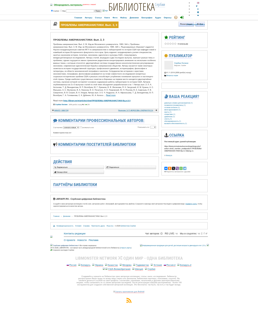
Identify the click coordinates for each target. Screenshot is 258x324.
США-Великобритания (119, 269)
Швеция (139, 269)
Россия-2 (170, 264)
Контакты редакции (74, 233)
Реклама (93, 240)
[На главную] (51, 236)
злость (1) (168, 119)
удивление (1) (169, 116)
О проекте (69, 240)
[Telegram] (184, 168)
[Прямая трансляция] (177, 233)
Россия (72, 264)
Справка (86, 226)
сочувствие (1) (169, 114)
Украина (99, 264)
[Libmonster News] (206, 233)
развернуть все (88, 127)
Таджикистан (142, 264)
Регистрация (192, 24)
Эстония (157, 264)
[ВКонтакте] (166, 168)
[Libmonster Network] (173, 245)
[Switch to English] (198, 3)
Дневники (66, 216)
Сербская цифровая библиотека (65, 245)
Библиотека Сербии (128, 226)
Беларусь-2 (185, 264)
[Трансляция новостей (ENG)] (196, 6)
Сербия (151, 269)
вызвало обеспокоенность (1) (175, 123)
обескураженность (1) (172, 121)
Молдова (126, 264)
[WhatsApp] (181, 168)
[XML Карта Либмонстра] (129, 302)
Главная (56, 216)
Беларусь (85, 264)
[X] (173, 168)
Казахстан (113, 264)
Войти (202, 24)
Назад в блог (62, 172)
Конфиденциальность (65, 226)
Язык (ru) (110, 226)
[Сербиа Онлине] (168, 69)
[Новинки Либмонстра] (202, 233)
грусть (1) (167, 112)
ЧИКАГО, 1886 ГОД (61, 110)
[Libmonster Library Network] (208, 245)
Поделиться (114, 167)
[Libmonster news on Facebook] (204, 233)
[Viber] (177, 168)
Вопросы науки (172, 75)
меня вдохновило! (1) (172, 109)
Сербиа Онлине (61, 104)
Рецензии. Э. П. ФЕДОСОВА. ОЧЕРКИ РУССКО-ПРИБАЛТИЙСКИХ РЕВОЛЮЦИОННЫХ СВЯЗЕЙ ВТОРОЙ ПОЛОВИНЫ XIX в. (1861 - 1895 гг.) (136, 110)
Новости (82, 240)
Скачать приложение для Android (129, 291)
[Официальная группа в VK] (198, 15)
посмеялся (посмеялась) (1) (175, 105)
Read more (111, 95)
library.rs (169, 155)
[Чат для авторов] (162, 233)
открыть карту (125, 247)
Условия (78, 226)
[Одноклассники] (169, 168)
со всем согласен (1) (172, 107)
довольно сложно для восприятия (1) (178, 103)
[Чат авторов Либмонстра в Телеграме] (198, 12)
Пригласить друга (98, 226)
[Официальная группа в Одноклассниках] (198, 9)
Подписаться (62, 167)
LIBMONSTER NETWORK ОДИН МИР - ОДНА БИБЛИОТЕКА (129, 258)
